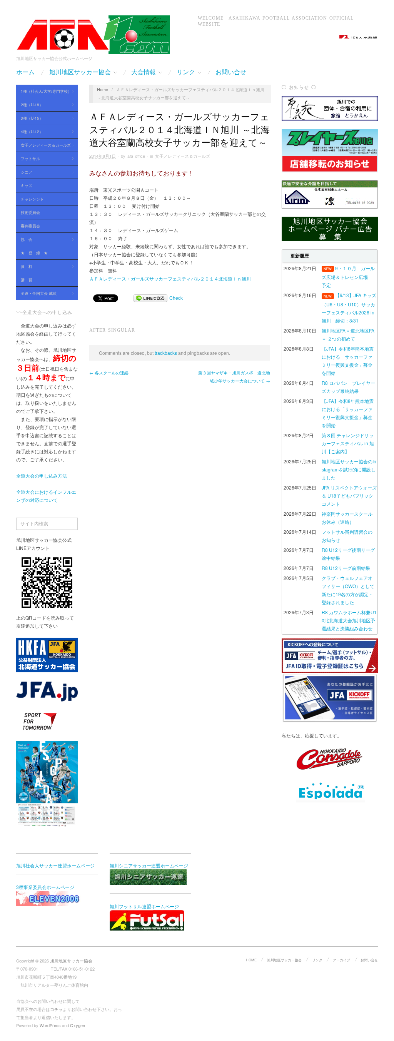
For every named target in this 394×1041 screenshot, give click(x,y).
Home (102, 89)
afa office (136, 156)
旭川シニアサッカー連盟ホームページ (149, 865)
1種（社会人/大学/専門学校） (44, 92)
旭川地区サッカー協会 (80, 72)
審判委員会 (30, 226)
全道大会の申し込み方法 (41, 475)
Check (176, 297)
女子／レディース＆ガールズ (43, 145)
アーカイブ (341, 959)
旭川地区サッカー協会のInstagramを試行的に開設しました (349, 469)
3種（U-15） (29, 118)
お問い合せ (230, 72)
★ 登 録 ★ (34, 253)
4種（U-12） (29, 132)
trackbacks (166, 352)
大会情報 (143, 72)
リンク (186, 72)
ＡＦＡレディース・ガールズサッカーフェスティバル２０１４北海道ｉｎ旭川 (170, 278)
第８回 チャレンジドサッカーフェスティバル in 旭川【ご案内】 (348, 443)
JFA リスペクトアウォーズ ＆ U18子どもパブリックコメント (349, 495)
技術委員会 (30, 212)
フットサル (28, 159)
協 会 (24, 240)
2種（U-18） (29, 105)
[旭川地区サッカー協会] (93, 33)
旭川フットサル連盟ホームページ (144, 906)
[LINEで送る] (150, 297)
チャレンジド (32, 199)
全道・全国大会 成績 (36, 294)
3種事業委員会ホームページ (45, 887)
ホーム (25, 72)
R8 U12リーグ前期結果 (346, 568)
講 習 (26, 279)
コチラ (56, 1009)
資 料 (24, 267)
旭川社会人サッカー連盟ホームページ (55, 865)
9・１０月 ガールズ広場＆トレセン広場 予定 (348, 276)
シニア (24, 172)
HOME (251, 959)
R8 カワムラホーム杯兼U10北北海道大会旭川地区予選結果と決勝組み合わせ (349, 620)
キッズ (26, 185)
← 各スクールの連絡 (109, 372)
